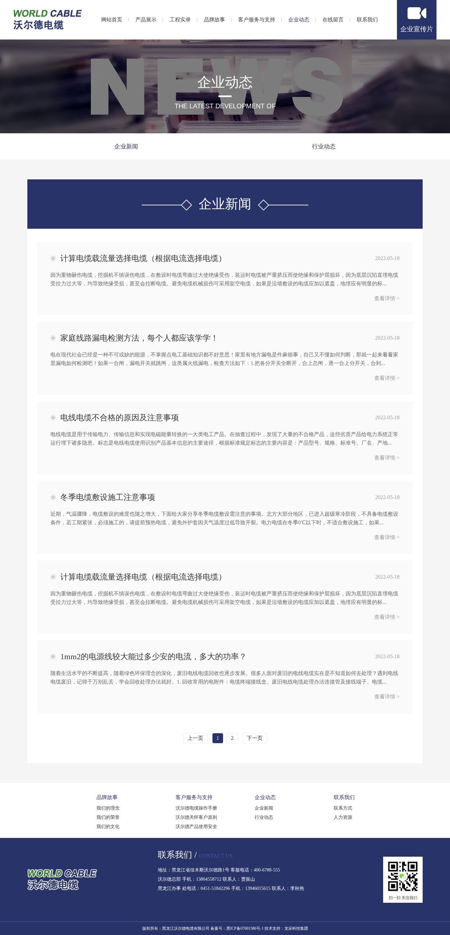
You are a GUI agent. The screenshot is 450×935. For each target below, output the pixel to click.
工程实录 (180, 19)
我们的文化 (108, 826)
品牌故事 (214, 19)
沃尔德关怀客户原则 (196, 817)
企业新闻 (126, 146)
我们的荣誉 (108, 817)
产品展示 (145, 19)
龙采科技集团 (296, 928)
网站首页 (111, 19)
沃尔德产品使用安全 (196, 826)
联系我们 (367, 19)
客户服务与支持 (256, 19)
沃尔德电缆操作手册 (196, 808)
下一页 (255, 738)
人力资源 (343, 817)
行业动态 (324, 146)
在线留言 (333, 19)
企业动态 (298, 19)
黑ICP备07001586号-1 (245, 928)
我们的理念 (108, 808)
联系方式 (343, 808)
